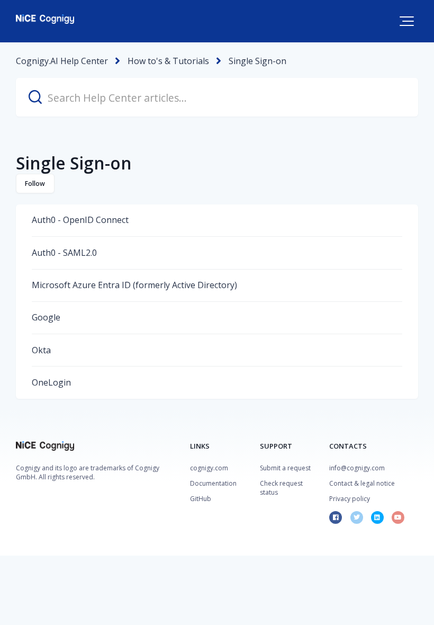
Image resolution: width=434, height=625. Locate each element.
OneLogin (51, 382)
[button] (406, 21)
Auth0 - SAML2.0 (64, 252)
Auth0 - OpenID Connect (80, 220)
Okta (41, 350)
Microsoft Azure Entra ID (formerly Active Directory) (134, 285)
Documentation (213, 483)
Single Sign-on (257, 61)
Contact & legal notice (362, 483)
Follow (35, 183)
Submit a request (285, 467)
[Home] (45, 19)
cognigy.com (209, 467)
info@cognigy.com (357, 467)
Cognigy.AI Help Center (62, 61)
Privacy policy (349, 498)
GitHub (200, 498)
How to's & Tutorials (168, 61)
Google (46, 317)
